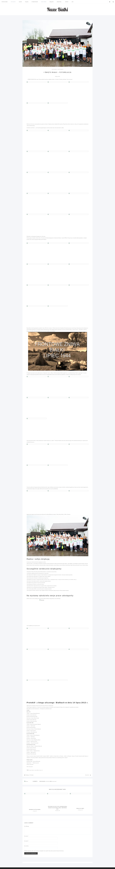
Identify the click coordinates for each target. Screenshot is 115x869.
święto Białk (36, 770)
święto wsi (41, 770)
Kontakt (66, 1)
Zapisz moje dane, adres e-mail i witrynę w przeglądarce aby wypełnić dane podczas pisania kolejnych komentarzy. (44, 850)
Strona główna (5, 1)
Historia (26, 1)
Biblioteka (52, 1)
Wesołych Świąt (80, 808)
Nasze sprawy (43, 1)
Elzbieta (28, 775)
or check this (44, 781)
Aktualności (13, 1)
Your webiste (26, 845)
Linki (72, 1)
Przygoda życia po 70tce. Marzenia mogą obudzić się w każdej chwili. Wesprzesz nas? (57, 807)
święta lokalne (31, 770)
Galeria (20, 1)
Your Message (26, 826)
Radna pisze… (59, 1)
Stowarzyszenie (35, 1)
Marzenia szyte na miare (34, 809)
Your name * (26, 836)
